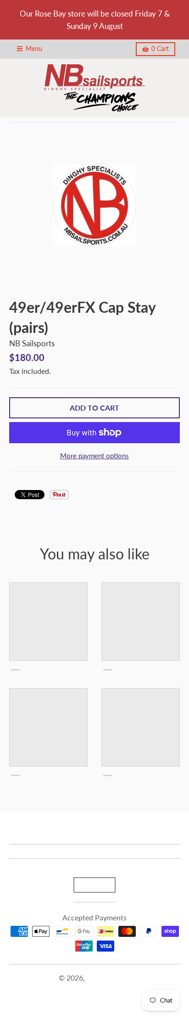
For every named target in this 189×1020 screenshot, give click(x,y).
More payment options (94, 456)
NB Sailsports (32, 343)
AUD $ (90, 884)
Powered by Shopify (94, 989)
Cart (160, 48)
